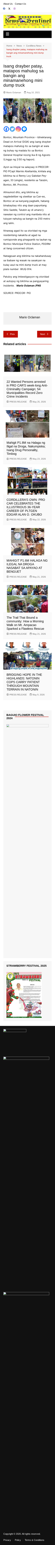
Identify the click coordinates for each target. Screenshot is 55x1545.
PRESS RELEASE (18, 401)
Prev (12, 334)
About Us (8, 3)
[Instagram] (18, 129)
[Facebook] (6, 129)
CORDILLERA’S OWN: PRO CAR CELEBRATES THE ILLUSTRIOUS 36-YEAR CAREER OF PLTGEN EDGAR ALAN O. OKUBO (26, 507)
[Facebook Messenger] (24, 129)
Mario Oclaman (13, 92)
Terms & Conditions (34, 1540)
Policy (18, 1540)
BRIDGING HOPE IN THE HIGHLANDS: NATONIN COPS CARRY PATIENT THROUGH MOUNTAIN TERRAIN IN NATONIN (24, 682)
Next (42, 334)
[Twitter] (12, 129)
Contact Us (20, 3)
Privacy (7, 1540)
